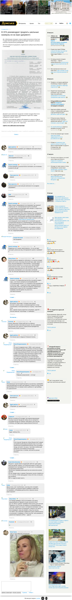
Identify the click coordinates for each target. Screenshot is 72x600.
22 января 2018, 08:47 (35, 344)
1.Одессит (11, 416)
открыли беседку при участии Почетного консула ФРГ (59, 51)
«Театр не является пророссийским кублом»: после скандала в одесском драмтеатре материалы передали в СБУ (62, 209)
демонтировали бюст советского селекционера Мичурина (58, 178)
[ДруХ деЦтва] (4, 150)
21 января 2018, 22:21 (26, 246)
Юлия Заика (12, 258)
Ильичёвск (12, 499)
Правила (24, 592)
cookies (38, 598)
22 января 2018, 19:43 (25, 499)
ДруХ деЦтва (12, 147)
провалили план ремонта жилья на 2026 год (58, 143)
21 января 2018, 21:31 (25, 147)
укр (56, 23)
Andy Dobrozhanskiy (14, 462)
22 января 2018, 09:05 (27, 404)
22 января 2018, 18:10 (20, 430)
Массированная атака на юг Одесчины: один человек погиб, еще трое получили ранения (6, 10)
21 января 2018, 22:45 (25, 258)
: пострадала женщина (57, 105)
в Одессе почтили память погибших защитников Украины (59, 41)
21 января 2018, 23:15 (22, 321)
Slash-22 (11, 156)
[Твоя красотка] (5, 178)
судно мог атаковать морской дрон (59, 122)
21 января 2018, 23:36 (27, 335)
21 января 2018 (4, 29)
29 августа (50, 32)
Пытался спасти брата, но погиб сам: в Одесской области (60, 158)
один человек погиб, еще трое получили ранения (59, 71)
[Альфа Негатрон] (6, 236)
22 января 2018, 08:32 (17, 382)
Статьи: (50, 193)
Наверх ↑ (16, 134)
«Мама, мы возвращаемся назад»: (55, 37)
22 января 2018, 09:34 (21, 416)
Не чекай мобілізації (56, 127)
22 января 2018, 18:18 (36, 439)
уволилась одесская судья (58, 114)
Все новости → (51, 183)
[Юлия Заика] (4, 261)
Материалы (22, 23)
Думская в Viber (53, 398)
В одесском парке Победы (58, 49)
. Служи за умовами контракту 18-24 (59, 128)
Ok (43, 598)
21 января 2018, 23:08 (27, 301)
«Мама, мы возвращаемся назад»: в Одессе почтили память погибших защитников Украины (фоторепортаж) (58, 522)
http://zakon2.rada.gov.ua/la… (27, 219)
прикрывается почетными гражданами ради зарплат (58, 96)
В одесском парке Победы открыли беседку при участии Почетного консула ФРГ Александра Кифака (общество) (58, 544)
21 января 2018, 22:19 (30, 237)
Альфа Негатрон (18, 237)
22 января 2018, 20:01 (23, 522)
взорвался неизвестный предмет (57, 103)
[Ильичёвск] (4, 499)
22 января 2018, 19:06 (17, 485)
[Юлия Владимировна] (7, 344)
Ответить (11, 151)
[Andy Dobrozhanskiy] (4, 465)
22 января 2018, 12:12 (29, 462)
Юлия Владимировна (20, 344)
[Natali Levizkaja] (4, 168)
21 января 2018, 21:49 (26, 164)
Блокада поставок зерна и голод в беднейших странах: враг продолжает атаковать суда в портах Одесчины (43, 10)
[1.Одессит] (4, 419)
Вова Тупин (13, 532)
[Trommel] (3, 321)
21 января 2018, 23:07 (28, 278)
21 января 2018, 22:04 (18, 194)
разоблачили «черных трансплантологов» (59, 63)
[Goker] (3, 382)
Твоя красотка (14, 175)
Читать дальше (51, 327)
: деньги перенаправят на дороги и (60, 145)
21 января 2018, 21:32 (20, 156)
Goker (8, 382)
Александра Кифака (59, 54)
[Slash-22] (4, 155)
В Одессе (53, 142)
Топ (39, 23)
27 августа (50, 154)
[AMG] (4, 197)
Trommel (10, 321)
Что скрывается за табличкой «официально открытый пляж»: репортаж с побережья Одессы (62, 199)
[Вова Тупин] (5, 535)
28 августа (50, 79)
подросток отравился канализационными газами (58, 161)
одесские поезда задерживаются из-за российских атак (57, 137)
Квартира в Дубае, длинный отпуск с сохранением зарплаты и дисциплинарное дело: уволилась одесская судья (17, 9)
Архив (32, 23)
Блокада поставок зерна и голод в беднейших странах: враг (60, 167)
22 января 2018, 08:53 (27, 395)
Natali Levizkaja (13, 164)
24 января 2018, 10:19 (24, 532)
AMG (9, 194)
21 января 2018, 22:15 (26, 203)
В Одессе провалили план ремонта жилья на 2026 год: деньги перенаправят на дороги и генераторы (31, 10)
